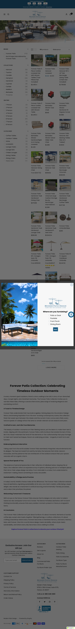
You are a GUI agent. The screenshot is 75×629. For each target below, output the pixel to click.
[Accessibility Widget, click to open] (71, 314)
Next (55, 329)
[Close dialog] (71, 284)
